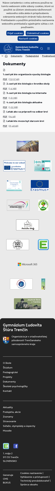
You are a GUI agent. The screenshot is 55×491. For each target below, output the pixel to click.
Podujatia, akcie (12, 411)
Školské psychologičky (15, 386)
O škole (7, 362)
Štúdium (7, 367)
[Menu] (48, 48)
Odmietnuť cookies (38, 33)
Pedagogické (32, 56)
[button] (41, 48)
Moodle (7, 430)
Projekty (7, 376)
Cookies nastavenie (31, 473)
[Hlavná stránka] (6, 56)
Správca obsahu (29, 484)
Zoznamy (8, 416)
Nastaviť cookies (28, 38)
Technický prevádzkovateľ (34, 480)
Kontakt (7, 390)
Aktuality (8, 407)
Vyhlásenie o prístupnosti (34, 476)
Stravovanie (9, 421)
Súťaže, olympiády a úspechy (19, 425)
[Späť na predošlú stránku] (3, 56)
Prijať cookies (15, 33)
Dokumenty (16, 56)
